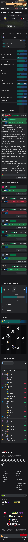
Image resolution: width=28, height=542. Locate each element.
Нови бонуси (24, 540)
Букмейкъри (6, 473)
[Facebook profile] (2, 460)
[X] (8, 460)
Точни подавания (5, 94)
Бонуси (5, 471)
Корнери (3, 77)
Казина (4, 475)
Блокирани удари (5, 61)
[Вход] (22, 8)
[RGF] (13, 525)
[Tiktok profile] (21, 460)
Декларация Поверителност (20, 480)
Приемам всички (23, 535)
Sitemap (18, 487)
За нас (17, 475)
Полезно (17, 540)
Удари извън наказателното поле (8, 69)
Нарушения (4, 73)
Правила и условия (21, 483)
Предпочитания (24, 537)
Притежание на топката (7, 83)
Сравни (5, 477)
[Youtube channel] (5, 460)
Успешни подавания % (6, 97)
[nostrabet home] (6, 452)
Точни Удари (4, 50)
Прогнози (3, 540)
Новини (5, 484)
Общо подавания (5, 90)
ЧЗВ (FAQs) (19, 471)
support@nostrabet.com (7, 506)
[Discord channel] (2, 464)
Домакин (10, 370)
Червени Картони (5, 104)
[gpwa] (15, 513)
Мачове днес (11, 540)
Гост (15, 370)
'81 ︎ (4, 46)
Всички (4, 370)
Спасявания (4, 87)
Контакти (18, 473)
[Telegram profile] (24, 460)
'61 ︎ (4, 43)
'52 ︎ (24, 40)
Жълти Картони (5, 100)
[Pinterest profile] (11, 460)
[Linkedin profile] (18, 460)
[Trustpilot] (8, 513)
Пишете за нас (20, 477)
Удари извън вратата (6, 54)
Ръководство (6, 486)
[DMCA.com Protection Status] (11, 516)
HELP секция (19, 485)
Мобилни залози (7, 481)
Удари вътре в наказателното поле (8, 65)
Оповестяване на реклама (20, 490)
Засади (2, 80)
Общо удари (4, 57)
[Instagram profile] (14, 460)
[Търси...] (20, 8)
